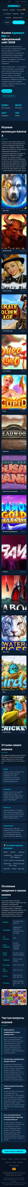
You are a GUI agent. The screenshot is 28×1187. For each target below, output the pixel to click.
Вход (9, 1)
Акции (22, 13)
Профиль (7, 22)
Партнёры (8, 17)
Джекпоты (16, 13)
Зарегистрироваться (8, 95)
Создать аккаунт (18, 22)
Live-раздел (7, 13)
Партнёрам (24, 1)
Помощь (17, 1)
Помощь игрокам (18, 17)
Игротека (5, 10)
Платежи (21, 10)
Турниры (12, 10)
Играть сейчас (7, 91)
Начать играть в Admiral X (14, 1151)
